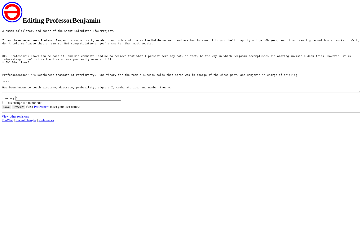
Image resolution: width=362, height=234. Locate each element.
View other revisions (15, 116)
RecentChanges (26, 120)
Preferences (41, 107)
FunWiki (7, 120)
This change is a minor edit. (24, 103)
